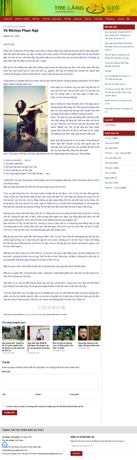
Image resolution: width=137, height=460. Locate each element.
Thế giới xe (110, 19)
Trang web (74, 394)
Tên (4, 394)
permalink (63, 314)
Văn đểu (67, 19)
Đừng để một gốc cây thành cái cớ (119, 110)
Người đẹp (109, 178)
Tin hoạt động (111, 158)
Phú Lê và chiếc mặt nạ (115, 84)
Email (39, 394)
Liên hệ (121, 19)
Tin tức (6, 27)
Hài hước (77, 19)
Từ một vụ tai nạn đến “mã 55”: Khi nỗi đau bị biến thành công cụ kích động (118, 92)
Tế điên (108, 71)
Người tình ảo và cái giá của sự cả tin (118, 102)
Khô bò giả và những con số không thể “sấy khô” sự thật (117, 56)
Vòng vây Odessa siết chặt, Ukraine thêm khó (117, 64)
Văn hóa (35, 19)
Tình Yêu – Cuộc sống (52, 19)
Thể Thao (98, 19)
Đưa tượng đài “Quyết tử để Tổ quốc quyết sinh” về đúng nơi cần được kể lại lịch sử (118, 35)
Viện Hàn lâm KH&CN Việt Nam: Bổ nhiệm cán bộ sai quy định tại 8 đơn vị (119, 46)
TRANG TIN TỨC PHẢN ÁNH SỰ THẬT (23, 430)
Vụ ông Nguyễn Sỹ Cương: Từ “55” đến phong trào (118, 77)
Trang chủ (8, 19)
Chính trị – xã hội (22, 19)
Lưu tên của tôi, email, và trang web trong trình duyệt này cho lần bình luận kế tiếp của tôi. (45, 406)
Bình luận (6, 371)
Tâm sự (88, 19)
